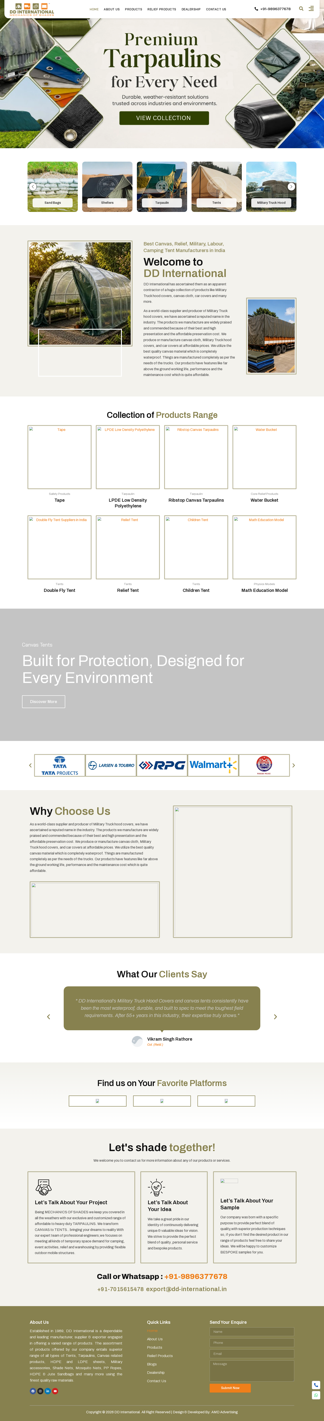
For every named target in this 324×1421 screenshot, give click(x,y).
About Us (112, 9)
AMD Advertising (224, 1412)
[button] (301, 8)
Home (94, 9)
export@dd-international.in (186, 1289)
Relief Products (161, 9)
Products (133, 9)
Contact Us (216, 9)
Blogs (152, 1364)
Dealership (191, 9)
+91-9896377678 (195, 1276)
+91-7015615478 (120, 1289)
